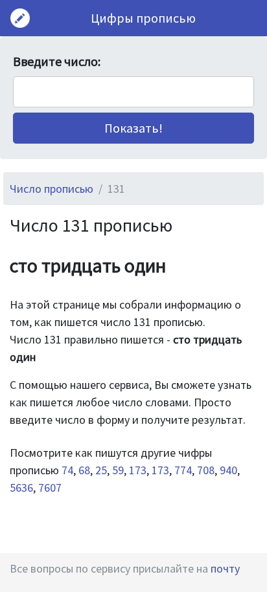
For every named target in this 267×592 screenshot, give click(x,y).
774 (183, 470)
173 (137, 470)
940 (228, 470)
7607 (50, 487)
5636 (21, 487)
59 (118, 470)
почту (225, 568)
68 (84, 470)
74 (67, 470)
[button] (133, 128)
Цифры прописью (143, 18)
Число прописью (51, 188)
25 (101, 470)
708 (206, 470)
